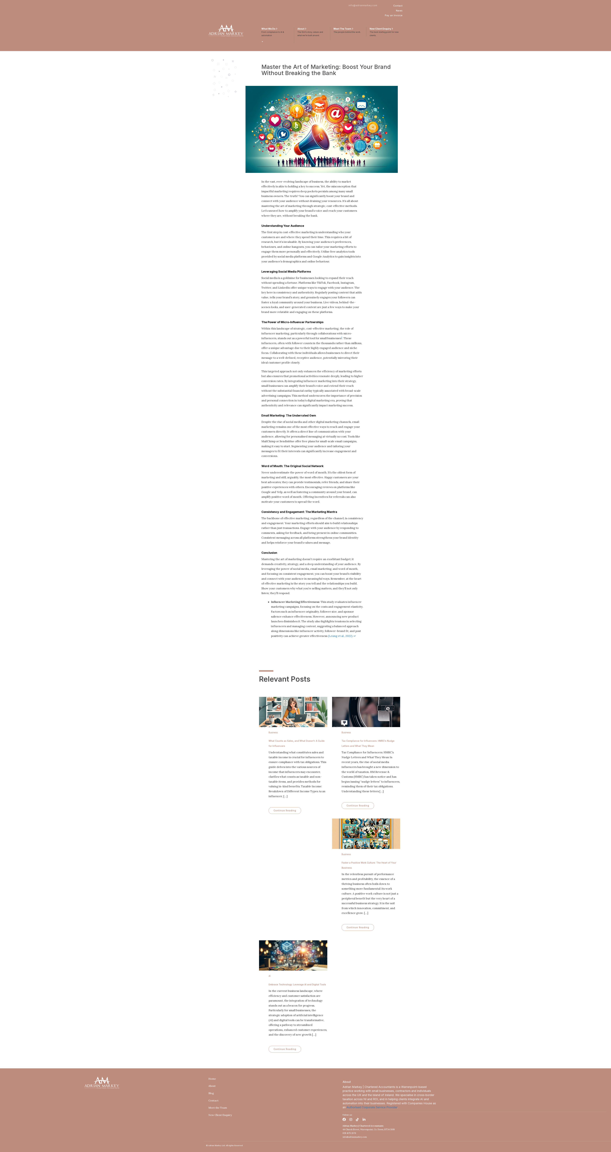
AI (269, 976)
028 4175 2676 (349, 1133)
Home (212, 1078)
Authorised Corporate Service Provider (372, 1107)
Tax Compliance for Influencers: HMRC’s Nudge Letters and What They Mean (368, 743)
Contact (398, 5)
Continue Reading (285, 810)
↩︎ (355, 636)
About (212, 1085)
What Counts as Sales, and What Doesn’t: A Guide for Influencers (297, 743)
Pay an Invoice (394, 15)
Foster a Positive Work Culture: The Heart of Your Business (369, 865)
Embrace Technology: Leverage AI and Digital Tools (297, 984)
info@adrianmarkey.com (363, 5)
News (399, 10)
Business (273, 732)
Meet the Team (217, 1107)
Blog (211, 1093)
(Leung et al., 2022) (340, 636)
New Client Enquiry (220, 1115)
